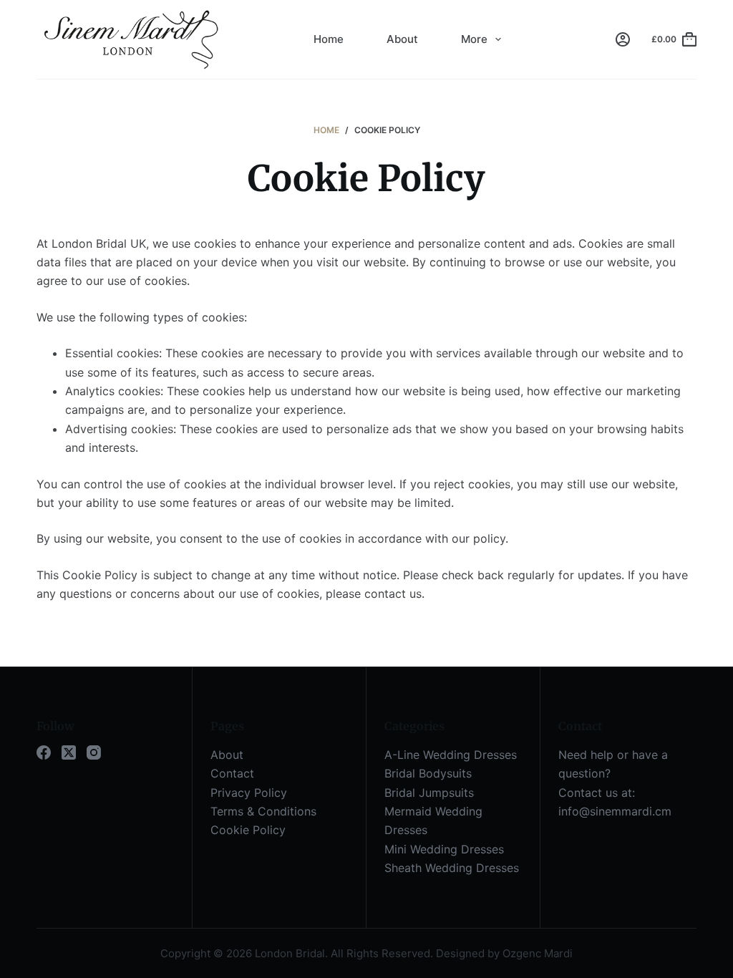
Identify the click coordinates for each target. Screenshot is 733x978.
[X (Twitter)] (69, 752)
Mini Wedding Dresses (444, 849)
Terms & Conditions (263, 811)
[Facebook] (44, 752)
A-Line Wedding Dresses (450, 754)
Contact (232, 773)
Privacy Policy (248, 792)
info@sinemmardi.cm (614, 811)
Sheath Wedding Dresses (451, 868)
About (402, 39)
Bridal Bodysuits (428, 773)
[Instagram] (94, 752)
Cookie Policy (248, 830)
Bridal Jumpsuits (429, 792)
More (474, 39)
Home (329, 39)
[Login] (623, 39)
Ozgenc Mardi (538, 953)
